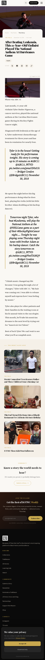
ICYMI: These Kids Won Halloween (19, 451)
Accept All (22, 644)
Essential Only (23, 649)
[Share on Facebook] (17, 66)
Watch (5, 573)
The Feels (14, 33)
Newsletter (6, 588)
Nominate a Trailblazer (10, 592)
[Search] (26, 3)
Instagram (6, 621)
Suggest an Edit (36, 76)
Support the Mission (9, 606)
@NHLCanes (16, 227)
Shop (4, 610)
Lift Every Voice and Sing (10, 597)
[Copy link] (31, 66)
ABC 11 (27, 288)
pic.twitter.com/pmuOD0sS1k (24, 168)
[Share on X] (12, 66)
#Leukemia (19, 220)
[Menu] (41, 3)
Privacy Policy (20, 638)
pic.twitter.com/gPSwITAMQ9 (24, 255)
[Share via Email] (27, 66)
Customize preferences (22, 656)
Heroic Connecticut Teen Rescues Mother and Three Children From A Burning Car (21, 380)
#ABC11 (35, 161)
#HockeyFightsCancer (28, 231)
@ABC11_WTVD (24, 164)
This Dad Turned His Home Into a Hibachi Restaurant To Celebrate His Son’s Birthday (22, 416)
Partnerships (7, 601)
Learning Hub (7, 568)
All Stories (6, 564)
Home (7, 33)
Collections (6, 555)
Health (8, 60)
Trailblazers (6, 559)
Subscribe (33, 3)
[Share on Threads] (22, 66)
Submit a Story (22, 483)
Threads (5, 625)
